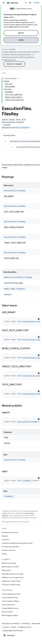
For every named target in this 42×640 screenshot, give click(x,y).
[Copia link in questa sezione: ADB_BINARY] (18, 312)
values (7, 294)
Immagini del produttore (10, 547)
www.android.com (8, 605)
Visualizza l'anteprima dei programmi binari (17, 543)
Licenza (6, 627)
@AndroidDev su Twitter (10, 567)
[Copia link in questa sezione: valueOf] (12, 412)
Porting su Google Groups (11, 585)
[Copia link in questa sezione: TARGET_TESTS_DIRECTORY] (33, 366)
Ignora (21, 33)
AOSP (4, 73)
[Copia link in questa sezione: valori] (10, 471)
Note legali (36, 623)
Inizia (21, 40)
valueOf (7, 283)
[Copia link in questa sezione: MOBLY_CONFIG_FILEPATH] (32, 348)
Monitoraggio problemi (10, 615)
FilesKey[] (20, 289)
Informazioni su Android (10, 623)
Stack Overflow (7, 612)
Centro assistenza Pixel (10, 598)
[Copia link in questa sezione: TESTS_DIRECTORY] (24, 384)
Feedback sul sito (24, 627)
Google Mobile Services (10, 608)
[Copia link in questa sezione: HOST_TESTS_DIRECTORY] (31, 330)
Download (5, 540)
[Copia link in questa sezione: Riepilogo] (16, 177)
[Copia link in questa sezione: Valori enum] (19, 305)
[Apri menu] (3, 2)
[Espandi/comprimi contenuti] (18, 78)
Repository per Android (10, 532)
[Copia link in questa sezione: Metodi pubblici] (24, 406)
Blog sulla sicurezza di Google (12, 574)
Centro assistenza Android (11, 594)
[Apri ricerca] (26, 2)
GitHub (4, 554)
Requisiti (5, 536)
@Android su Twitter (9, 563)
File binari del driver (8, 550)
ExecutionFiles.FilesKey (17, 127)
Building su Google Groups (11, 581)
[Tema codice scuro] (38, 319)
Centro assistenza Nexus (10, 601)
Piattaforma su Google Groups (13, 577)
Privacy (13, 627)
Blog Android (6, 570)
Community (26, 623)
